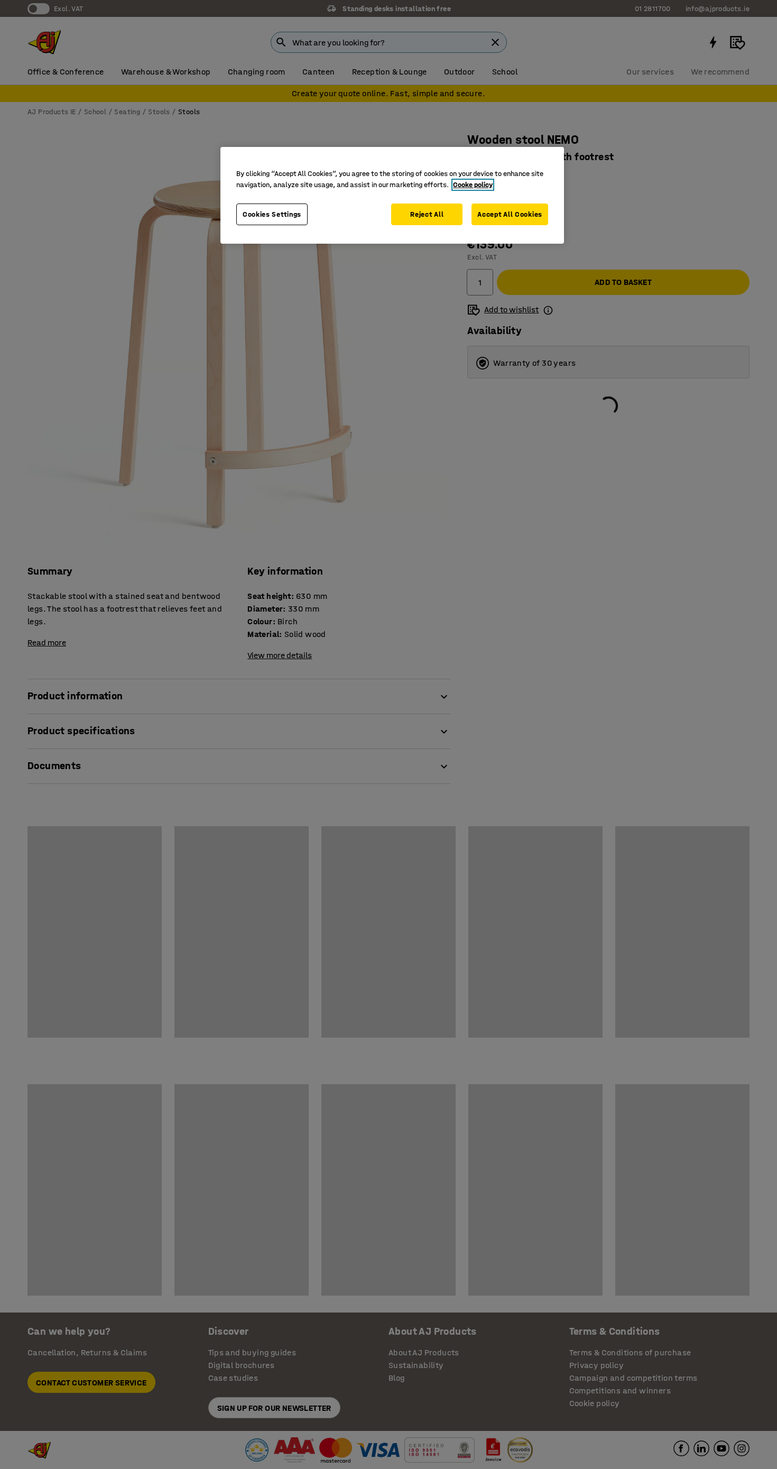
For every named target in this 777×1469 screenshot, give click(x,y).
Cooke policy (473, 184)
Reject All (426, 214)
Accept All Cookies (509, 214)
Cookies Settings (272, 214)
